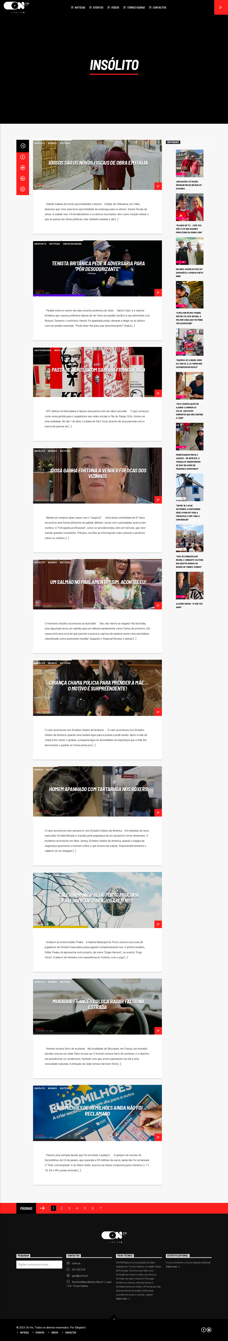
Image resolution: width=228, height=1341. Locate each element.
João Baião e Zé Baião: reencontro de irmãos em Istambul (189, 185)
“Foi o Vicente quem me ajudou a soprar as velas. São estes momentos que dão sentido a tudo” (189, 410)
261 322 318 (78, 1269)
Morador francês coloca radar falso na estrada (98, 1004)
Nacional (53, 875)
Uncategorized (72, 243)
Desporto (40, 243)
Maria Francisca (43, 604)
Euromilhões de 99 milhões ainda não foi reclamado (98, 1110)
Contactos (159, 7)
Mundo (52, 143)
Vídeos (115, 7)
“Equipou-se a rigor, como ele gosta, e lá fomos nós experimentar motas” (189, 363)
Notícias (80, 7)
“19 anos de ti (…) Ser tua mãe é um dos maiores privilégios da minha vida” (189, 229)
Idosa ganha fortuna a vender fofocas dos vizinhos (98, 473)
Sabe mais (122, 1298)
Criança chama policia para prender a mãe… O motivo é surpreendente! (98, 685)
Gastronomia (42, 350)
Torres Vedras (136, 7)
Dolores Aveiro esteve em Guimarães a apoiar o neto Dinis (189, 273)
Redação (39, 184)
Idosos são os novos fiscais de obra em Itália (98, 162)
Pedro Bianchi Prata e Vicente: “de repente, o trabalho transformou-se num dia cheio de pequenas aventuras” (188, 461)
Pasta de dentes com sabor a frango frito (98, 369)
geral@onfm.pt (80, 1275)
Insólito (39, 143)
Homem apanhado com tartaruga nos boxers (98, 789)
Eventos (98, 7)
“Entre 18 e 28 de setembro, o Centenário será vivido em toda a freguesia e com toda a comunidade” (188, 512)
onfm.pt (76, 1263)
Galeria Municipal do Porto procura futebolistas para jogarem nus (98, 898)
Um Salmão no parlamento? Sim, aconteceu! (98, 582)
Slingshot (80, 1327)
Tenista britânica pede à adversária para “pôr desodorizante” (98, 266)
